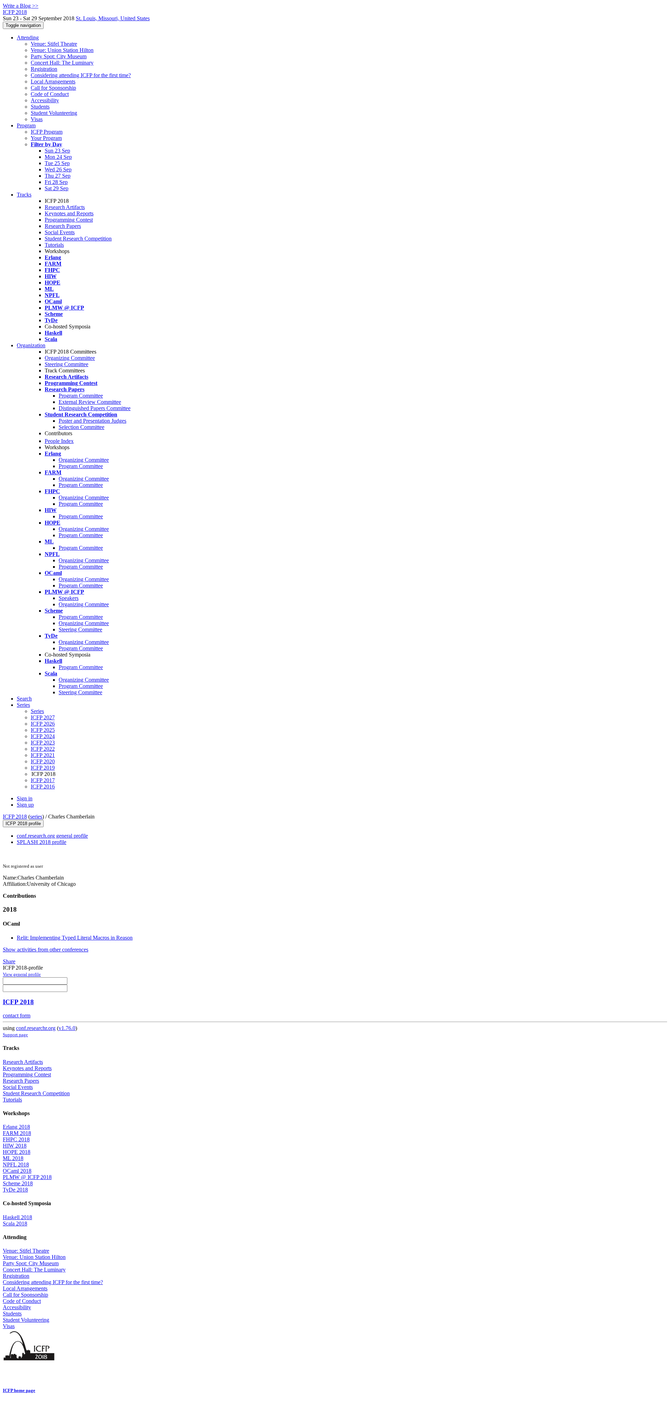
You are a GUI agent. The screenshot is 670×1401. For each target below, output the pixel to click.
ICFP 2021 (43, 755)
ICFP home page (19, 1390)
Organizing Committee (70, 358)
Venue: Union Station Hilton (62, 50)
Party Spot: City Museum (59, 56)
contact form (16, 1015)
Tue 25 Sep (57, 163)
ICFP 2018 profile (23, 823)
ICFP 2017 (43, 780)
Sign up (25, 805)
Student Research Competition (78, 239)
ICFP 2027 (43, 717)
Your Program (46, 138)
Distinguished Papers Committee (95, 408)
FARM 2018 (17, 1133)
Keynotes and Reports (69, 213)
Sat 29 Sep (56, 188)
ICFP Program (46, 132)
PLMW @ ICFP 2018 (27, 1177)
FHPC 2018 (16, 1139)
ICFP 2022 (43, 749)
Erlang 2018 (16, 1127)
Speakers (69, 598)
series (36, 817)
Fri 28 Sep (56, 182)
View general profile (22, 974)
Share (9, 961)
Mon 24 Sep (58, 157)
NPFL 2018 (16, 1165)
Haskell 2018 (17, 1217)
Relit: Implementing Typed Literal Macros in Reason (75, 938)
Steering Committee (66, 364)
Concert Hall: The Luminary (62, 63)
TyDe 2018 (15, 1190)
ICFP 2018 (15, 817)
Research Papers (63, 226)
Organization (31, 345)
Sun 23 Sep (57, 151)
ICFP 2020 (43, 761)
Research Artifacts (65, 207)
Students (40, 107)
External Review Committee (90, 402)
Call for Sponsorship (53, 88)
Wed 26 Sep (58, 169)
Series (37, 711)
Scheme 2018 (18, 1183)
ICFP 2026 (43, 724)
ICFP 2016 (43, 787)
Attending (28, 37)
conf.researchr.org (35, 1028)
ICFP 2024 (43, 736)
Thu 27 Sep (57, 176)
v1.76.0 (67, 1028)
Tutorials (54, 245)
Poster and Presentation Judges (92, 421)
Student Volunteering (54, 113)
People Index (59, 441)
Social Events (60, 232)
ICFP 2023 (43, 743)
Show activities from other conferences (45, 949)
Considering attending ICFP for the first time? (81, 75)
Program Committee (81, 396)
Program (26, 125)
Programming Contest (69, 220)
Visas (37, 119)
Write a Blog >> (20, 6)
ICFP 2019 (43, 768)
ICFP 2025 (43, 730)
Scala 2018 (15, 1223)
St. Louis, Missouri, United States (113, 18)
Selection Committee (81, 427)
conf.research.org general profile (52, 836)
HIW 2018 (15, 1146)
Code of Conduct (50, 94)
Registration (44, 69)
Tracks (24, 195)
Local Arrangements (53, 81)
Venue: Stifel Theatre (54, 44)
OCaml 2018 (17, 1171)
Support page (15, 1034)
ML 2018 (13, 1158)
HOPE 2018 (16, 1152)
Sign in (24, 798)
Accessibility (45, 100)
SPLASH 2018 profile (41, 842)
